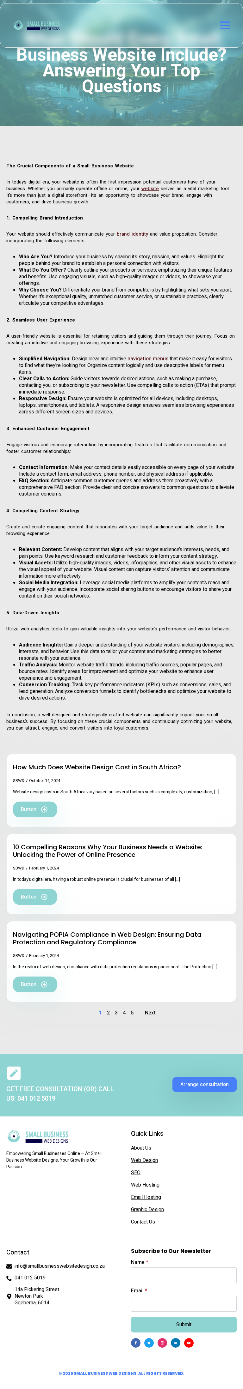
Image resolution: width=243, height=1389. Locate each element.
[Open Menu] (225, 25)
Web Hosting (145, 1185)
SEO (135, 1172)
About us (141, 1148)
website (150, 188)
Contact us (143, 1222)
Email (139, 1290)
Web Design (144, 1160)
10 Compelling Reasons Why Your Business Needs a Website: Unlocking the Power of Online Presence (107, 850)
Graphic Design (147, 1209)
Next (150, 1013)
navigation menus (148, 359)
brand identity (132, 234)
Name (139, 1262)
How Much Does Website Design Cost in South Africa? (97, 767)
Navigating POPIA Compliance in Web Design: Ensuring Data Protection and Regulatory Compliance (107, 938)
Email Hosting (146, 1197)
